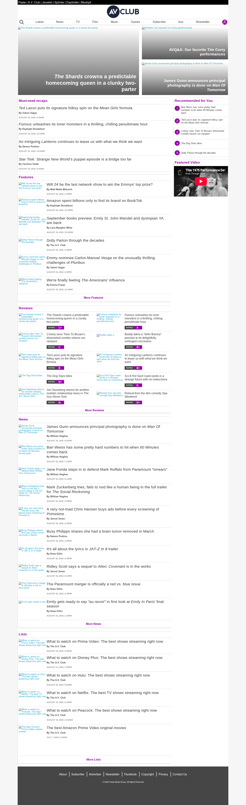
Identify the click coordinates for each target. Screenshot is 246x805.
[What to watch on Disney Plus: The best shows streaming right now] (32, 662)
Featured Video (187, 162)
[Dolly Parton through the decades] (32, 244)
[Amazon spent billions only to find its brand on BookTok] (32, 205)
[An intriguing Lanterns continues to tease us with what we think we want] (110, 361)
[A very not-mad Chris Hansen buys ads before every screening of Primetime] (32, 516)
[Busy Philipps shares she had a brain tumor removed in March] (32, 535)
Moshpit (86, 2)
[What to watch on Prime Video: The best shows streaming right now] (32, 645)
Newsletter (203, 21)
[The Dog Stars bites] (32, 379)
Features (26, 177)
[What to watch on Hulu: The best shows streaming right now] (32, 679)
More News (93, 623)
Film (95, 21)
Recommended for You (194, 101)
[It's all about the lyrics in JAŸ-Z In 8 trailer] (32, 553)
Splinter (59, 2)
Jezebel (47, 2)
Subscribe (159, 21)
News (59, 21)
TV (78, 21)
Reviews (26, 308)
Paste (22, 2)
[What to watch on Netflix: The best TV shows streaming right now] (32, 697)
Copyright (147, 774)
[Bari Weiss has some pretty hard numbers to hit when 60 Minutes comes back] (32, 454)
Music (114, 21)
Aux (180, 21)
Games (135, 21)
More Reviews (94, 410)
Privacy (163, 774)
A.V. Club (34, 2)
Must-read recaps (33, 101)
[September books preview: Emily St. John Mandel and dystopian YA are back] (32, 225)
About (63, 774)
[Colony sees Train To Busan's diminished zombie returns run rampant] (32, 341)
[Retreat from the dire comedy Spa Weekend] (110, 398)
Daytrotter (72, 2)
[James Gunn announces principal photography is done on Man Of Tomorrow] (32, 433)
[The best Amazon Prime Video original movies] (32, 739)
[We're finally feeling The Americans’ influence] (32, 284)
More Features (93, 297)
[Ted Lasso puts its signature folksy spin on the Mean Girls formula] (32, 361)
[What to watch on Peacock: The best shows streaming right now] (32, 714)
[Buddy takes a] (110, 341)
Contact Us (180, 774)
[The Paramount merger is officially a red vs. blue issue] (32, 588)
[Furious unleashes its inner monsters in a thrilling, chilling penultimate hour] (110, 321)
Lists (23, 634)
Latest (39, 21)
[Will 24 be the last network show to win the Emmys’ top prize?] (32, 188)
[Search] (21, 22)
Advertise (95, 774)
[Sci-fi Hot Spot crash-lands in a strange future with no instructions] (110, 380)
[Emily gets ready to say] (32, 608)
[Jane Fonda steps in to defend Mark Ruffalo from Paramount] (32, 473)
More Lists (93, 759)
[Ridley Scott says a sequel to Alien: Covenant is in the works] (32, 570)
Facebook (130, 774)
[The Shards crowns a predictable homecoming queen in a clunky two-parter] (32, 321)
